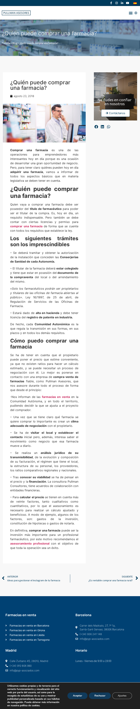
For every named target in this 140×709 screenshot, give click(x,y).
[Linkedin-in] (122, 3)
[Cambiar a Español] (135, 3)
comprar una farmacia (26, 226)
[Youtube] (127, 3)
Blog (14, 43)
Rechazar (99, 695)
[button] (131, 13)
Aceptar (77, 695)
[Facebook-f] (111, 3)
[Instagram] (116, 3)
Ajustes (122, 695)
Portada (6, 43)
